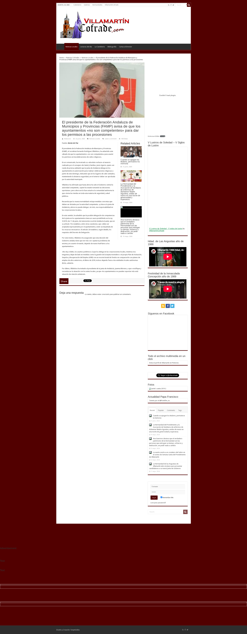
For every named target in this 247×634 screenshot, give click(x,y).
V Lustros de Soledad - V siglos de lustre (166, 228)
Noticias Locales (71, 47)
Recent (152, 410)
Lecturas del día (86, 47)
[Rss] (169, 5)
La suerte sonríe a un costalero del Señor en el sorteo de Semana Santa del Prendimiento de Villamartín (167, 454)
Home (61, 58)
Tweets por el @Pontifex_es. (159, 400)
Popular (161, 410)
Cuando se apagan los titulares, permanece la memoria (130, 162)
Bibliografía (112, 47)
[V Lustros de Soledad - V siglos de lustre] (167, 187)
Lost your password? (158, 503)
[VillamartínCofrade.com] (96, 25)
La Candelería (100, 47)
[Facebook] (171, 5)
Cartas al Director (125, 47)
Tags (180, 410)
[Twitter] (173, 5)
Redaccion (67, 139)
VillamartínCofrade (111, 5)
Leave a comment (111, 139)
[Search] (189, 5)
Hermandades (97, 5)
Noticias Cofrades (72, 58)
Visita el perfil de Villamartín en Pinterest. (164, 363)
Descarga (162, 136)
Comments (171, 410)
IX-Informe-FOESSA (153, 136)
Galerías (87, 5)
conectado (105, 294)
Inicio (61, 46)
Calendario (77, 5)
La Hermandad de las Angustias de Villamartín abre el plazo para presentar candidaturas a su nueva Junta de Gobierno (165, 466)
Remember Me (167, 497)
